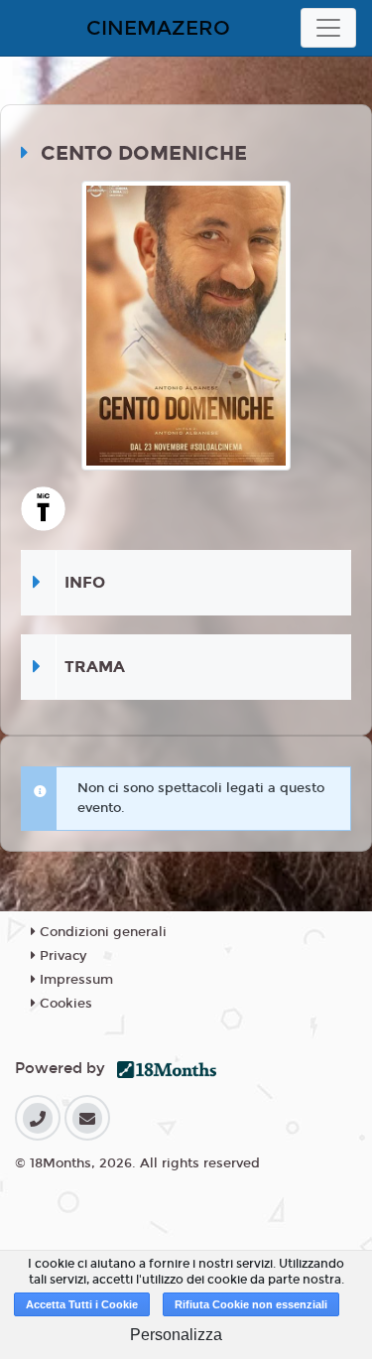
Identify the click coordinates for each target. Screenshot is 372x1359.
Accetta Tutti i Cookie (82, 1304)
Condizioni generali (101, 932)
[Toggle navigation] (328, 28)
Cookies (64, 1004)
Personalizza (176, 1334)
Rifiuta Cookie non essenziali (251, 1304)
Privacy (61, 956)
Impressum (74, 980)
